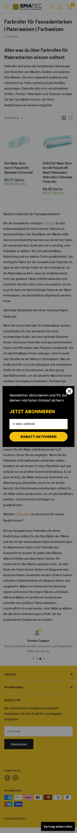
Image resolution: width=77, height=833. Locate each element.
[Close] (69, 391)
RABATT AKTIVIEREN (38, 436)
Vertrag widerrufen (58, 826)
